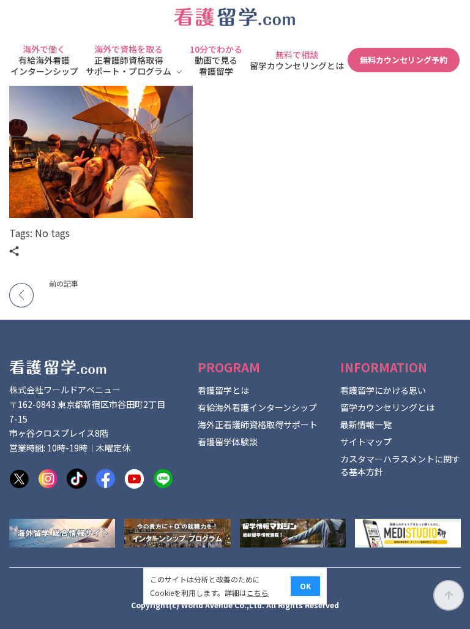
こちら (258, 592)
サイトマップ (366, 441)
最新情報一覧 (366, 424)
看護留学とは (223, 390)
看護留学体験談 (228, 441)
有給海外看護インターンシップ (257, 407)
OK (305, 586)
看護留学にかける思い (383, 390)
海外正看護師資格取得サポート (258, 424)
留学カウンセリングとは (387, 407)
